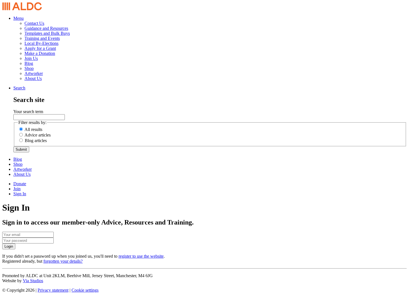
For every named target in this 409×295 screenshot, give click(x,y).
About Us (33, 78)
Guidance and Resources (46, 28)
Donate (19, 183)
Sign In (19, 193)
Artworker (33, 73)
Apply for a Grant (40, 48)
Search (19, 88)
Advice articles (37, 135)
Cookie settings (85, 290)
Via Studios (33, 280)
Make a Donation (39, 53)
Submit (21, 149)
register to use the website (141, 256)
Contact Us (34, 23)
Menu (18, 18)
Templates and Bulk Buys (47, 33)
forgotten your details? (63, 261)
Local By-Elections (41, 43)
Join (17, 188)
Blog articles (36, 140)
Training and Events (42, 38)
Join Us (31, 58)
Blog (28, 63)
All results (33, 129)
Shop (29, 68)
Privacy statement (53, 290)
